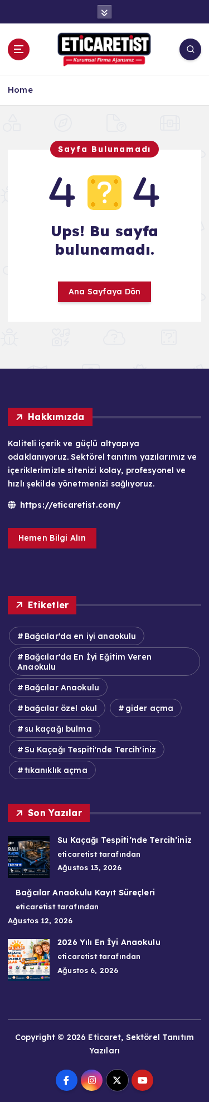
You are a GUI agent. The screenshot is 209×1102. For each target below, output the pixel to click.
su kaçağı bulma (58, 729)
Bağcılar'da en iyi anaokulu (81, 636)
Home (20, 89)
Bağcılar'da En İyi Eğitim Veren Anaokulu (84, 662)
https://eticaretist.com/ (69, 505)
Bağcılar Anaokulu (62, 688)
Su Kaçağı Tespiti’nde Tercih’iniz (124, 840)
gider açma (149, 708)
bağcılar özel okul (61, 708)
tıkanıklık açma (56, 770)
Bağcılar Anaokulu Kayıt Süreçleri (85, 893)
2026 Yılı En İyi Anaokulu (109, 942)
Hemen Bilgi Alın (52, 538)
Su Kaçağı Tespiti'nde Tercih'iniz (91, 750)
